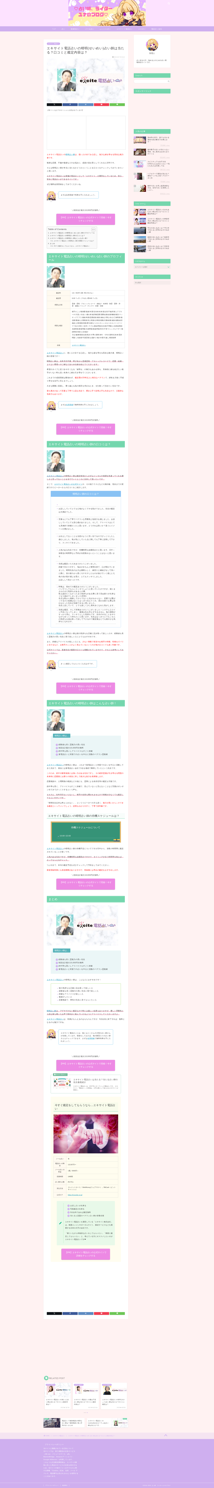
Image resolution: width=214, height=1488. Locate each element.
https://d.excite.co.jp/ (75, 1195)
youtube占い (105, 29)
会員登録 (69, 405)
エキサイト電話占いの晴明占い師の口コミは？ (67, 235)
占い (63, 29)
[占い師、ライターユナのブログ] (107, 25)
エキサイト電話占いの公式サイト (68, 484)
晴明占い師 (70, 154)
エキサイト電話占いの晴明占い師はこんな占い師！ (69, 238)
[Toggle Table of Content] (92, 230)
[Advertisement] (66, 132)
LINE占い (142, 29)
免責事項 (64, 1485)
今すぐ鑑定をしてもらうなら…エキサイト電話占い (72, 246)
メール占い (89, 29)
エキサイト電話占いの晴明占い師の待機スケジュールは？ (74, 241)
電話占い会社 (156, 29)
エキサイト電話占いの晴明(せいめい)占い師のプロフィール (72, 233)
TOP (54, 29)
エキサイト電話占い (125, 29)
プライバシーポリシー (52, 1485)
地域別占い (75, 29)
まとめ (52, 243)
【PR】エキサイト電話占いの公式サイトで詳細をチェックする (85, 1254)
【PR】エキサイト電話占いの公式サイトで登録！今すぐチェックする (86, 219)
